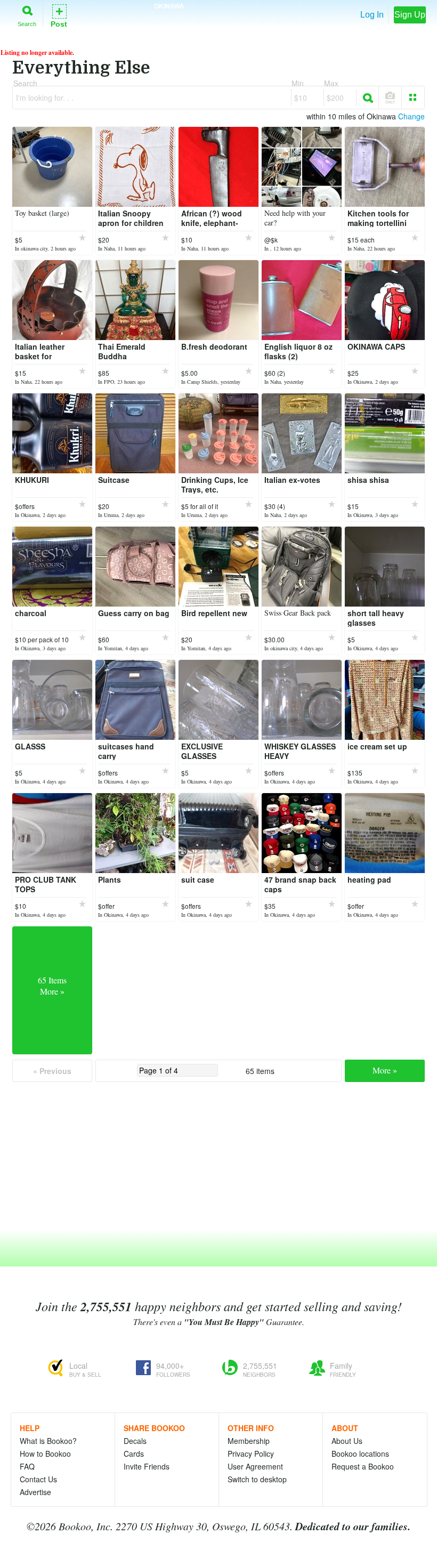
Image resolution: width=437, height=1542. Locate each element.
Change (411, 116)
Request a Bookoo (362, 1466)
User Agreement (255, 1466)
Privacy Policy (251, 1453)
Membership (249, 1440)
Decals (135, 1440)
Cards (134, 1453)
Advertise (35, 1492)
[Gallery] (413, 97)
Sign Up (409, 14)
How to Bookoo (45, 1453)
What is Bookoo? (48, 1440)
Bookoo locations (360, 1453)
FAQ (27, 1466)
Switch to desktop (257, 1479)
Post (59, 15)
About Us (346, 1440)
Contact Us (38, 1479)
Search (27, 24)
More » (385, 1070)
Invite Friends (146, 1466)
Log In (372, 14)
